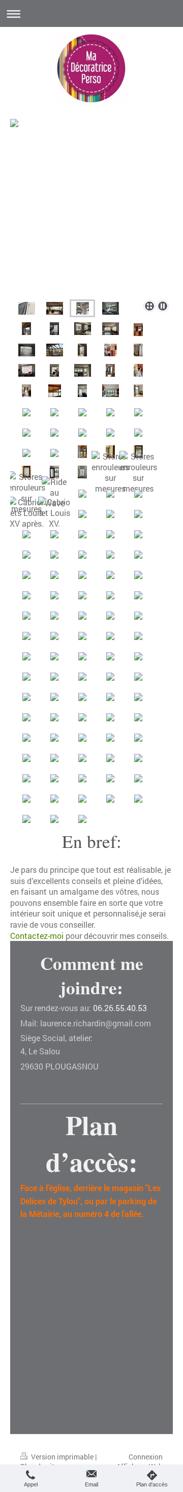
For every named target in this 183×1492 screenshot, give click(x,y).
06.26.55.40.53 (120, 1007)
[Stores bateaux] (91, 217)
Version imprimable (62, 1456)
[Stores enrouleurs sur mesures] (110, 472)
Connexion (146, 1456)
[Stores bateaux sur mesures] (82, 451)
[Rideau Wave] (54, 492)
